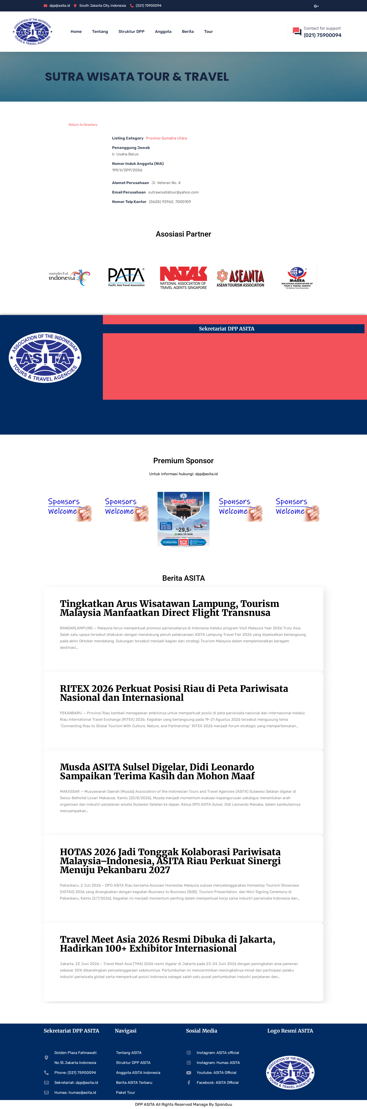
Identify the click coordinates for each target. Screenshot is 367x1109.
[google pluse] (316, 5)
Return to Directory (83, 125)
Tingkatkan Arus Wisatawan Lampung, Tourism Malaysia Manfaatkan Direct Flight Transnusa (169, 608)
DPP (139, 1104)
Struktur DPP (132, 31)
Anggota (163, 31)
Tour (208, 31)
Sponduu (223, 1104)
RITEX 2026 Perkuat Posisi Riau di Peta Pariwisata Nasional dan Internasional (174, 693)
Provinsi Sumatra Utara (166, 138)
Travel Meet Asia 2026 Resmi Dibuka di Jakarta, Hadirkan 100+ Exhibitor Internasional (167, 944)
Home (76, 31)
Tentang (100, 31)
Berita (188, 31)
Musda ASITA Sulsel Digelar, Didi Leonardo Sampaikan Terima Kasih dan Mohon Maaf (157, 772)
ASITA (149, 1104)
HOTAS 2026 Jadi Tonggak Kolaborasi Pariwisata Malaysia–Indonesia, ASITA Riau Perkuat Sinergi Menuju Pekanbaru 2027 (170, 861)
